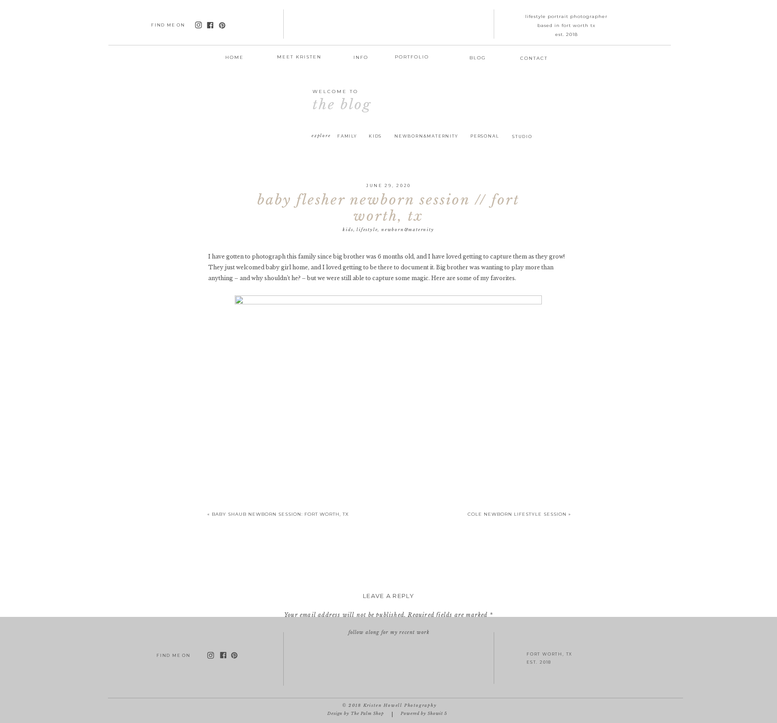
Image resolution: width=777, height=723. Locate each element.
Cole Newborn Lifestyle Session (517, 514)
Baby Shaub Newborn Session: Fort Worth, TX (280, 514)
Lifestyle (367, 229)
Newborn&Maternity (407, 229)
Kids (348, 229)
